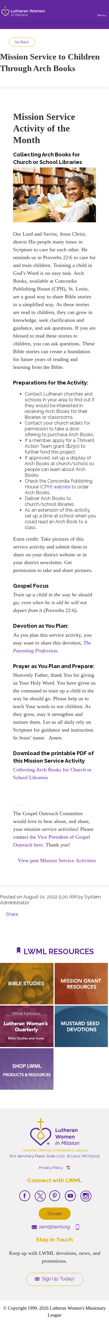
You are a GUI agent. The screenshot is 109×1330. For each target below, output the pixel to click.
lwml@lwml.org (54, 1227)
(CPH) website (55, 487)
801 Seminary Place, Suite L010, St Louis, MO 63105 (54, 1156)
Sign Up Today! (57, 1279)
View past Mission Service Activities (57, 860)
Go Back (22, 42)
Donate (55, 1213)
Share (12, 914)
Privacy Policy (51, 1167)
